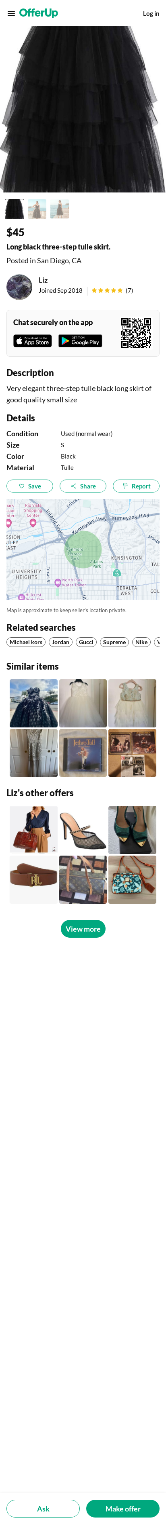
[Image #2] (37, 209)
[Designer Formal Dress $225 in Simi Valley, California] (34, 753)
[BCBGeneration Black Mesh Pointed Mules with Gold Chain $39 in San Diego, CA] (83, 830)
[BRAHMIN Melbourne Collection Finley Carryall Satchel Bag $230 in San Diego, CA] (34, 830)
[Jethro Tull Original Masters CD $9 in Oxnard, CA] (83, 753)
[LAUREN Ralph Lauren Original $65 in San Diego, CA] (34, 880)
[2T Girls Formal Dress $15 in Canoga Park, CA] (132, 703)
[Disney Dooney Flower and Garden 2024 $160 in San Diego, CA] (132, 880)
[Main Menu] (11, 13)
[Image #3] (59, 209)
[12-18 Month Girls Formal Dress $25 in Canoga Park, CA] (83, 703)
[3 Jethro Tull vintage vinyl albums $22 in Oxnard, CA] (132, 753)
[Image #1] (14, 209)
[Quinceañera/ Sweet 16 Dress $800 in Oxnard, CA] (34, 703)
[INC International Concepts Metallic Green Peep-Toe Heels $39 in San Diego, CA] (132, 830)
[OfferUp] (38, 13)
